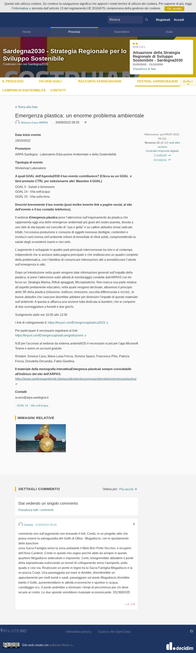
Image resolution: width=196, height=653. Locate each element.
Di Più (187, 81)
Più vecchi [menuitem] (126, 489)
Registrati (163, 19)
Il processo (12, 81)
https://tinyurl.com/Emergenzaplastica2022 (78, 322)
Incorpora (160, 160)
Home (27, 31)
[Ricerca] (146, 20)
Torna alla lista (27, 107)
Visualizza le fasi (144, 69)
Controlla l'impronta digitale (162, 150)
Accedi (179, 19)
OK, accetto (174, 8)
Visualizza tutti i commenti (35, 510)
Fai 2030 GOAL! (50, 81)
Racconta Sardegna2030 (99, 81)
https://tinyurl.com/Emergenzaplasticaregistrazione (51, 335)
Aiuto (169, 31)
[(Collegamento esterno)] (41, 439)
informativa (22, 8)
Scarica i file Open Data (114, 631)
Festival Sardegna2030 (157, 81)
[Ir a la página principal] (10, 19)
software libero (61, 645)
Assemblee (121, 31)
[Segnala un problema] (86, 122)
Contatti (58, 90)
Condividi (161, 155)
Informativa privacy (78, 631)
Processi (74, 31)
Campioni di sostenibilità (24, 90)
